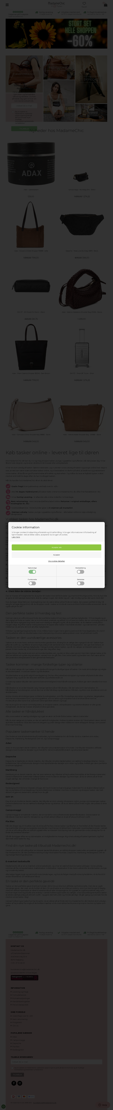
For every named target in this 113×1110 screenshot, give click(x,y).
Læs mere (16, 537)
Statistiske (80, 579)
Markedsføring (80, 568)
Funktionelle (32, 579)
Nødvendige (32, 568)
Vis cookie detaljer (56, 561)
